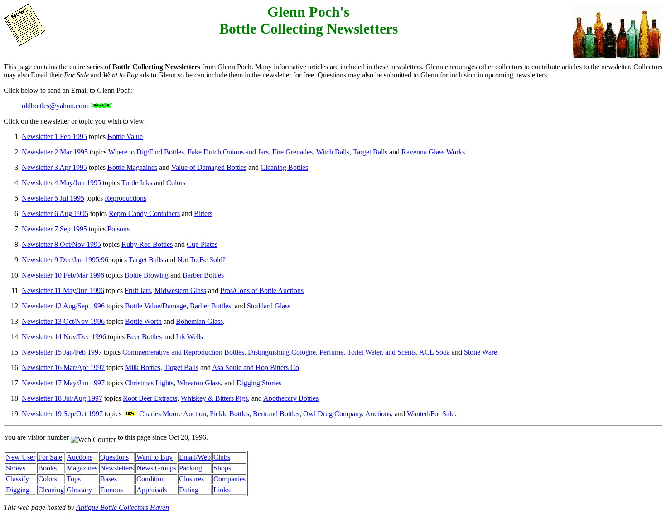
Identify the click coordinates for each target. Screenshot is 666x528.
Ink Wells (189, 337)
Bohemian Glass (199, 321)
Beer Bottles (144, 337)
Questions (114, 457)
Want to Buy (154, 457)
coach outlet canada (524, 515)
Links (221, 490)
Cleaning (51, 490)
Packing (190, 468)
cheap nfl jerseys (409, 515)
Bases (108, 479)
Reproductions (125, 198)
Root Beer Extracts (150, 398)
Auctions (378, 414)
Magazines (82, 468)
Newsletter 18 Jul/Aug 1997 (62, 398)
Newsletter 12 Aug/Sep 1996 (63, 306)
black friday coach (580, 515)
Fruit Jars (138, 290)
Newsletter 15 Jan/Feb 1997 (62, 352)
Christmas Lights (149, 383)
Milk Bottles (142, 367)
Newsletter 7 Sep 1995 (54, 229)
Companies (229, 479)
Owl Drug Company (332, 414)
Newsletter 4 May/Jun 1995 (61, 183)
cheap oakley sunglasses (349, 515)
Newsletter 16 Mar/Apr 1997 (63, 367)
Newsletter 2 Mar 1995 (55, 152)
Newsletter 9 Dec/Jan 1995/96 (65, 260)
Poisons (118, 229)
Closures (191, 479)
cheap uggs (20, 524)
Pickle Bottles (229, 414)
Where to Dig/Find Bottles (146, 152)
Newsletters (117, 468)
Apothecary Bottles (291, 398)
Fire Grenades (292, 152)
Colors (175, 183)
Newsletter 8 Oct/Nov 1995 (61, 244)
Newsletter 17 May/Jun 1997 (63, 383)
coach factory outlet (157, 515)
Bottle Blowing (147, 275)
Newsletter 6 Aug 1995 (55, 213)
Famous (111, 490)
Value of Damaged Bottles (208, 167)
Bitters (203, 213)
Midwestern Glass (180, 290)
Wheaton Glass (199, 383)
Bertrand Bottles (276, 414)
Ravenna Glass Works (433, 152)
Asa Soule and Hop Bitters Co (255, 367)
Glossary (79, 490)
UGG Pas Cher (291, 515)
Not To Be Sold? (201, 260)
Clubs (221, 457)
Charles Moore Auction (172, 414)
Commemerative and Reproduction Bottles (183, 352)
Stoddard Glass (268, 306)
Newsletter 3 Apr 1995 (54, 167)
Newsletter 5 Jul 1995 (53, 198)
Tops (74, 479)
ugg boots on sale (633, 515)
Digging (17, 490)
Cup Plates (202, 244)
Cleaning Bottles (284, 167)
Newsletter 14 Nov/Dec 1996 (64, 337)
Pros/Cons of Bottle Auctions (262, 290)
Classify (17, 479)
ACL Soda (434, 352)
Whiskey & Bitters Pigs (214, 398)
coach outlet (66, 515)
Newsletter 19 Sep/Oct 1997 (62, 414)
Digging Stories (258, 383)
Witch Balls (332, 152)
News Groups (156, 468)
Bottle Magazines (132, 167)
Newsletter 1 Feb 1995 (54, 136)
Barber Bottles (203, 275)
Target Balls (370, 152)
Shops (222, 468)
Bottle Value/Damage (155, 306)
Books (47, 468)
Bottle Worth (143, 321)
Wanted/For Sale (430, 414)
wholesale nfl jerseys (464, 515)
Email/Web (195, 457)
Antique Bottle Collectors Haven (122, 507)
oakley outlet (90, 524)
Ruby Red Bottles (147, 244)
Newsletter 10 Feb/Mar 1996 (63, 275)
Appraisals (151, 490)
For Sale (50, 457)
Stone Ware (480, 352)
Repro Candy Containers (144, 213)
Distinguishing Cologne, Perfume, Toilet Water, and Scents (332, 352)
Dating (188, 490)
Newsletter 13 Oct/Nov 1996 (63, 321)
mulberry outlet (25, 515)
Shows (15, 468)
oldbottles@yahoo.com (55, 106)
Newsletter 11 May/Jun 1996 (63, 290)
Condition (150, 479)
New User (20, 457)
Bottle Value (125, 136)
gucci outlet (54, 524)
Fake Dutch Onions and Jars (228, 152)
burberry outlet (106, 515)
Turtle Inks (136, 183)
